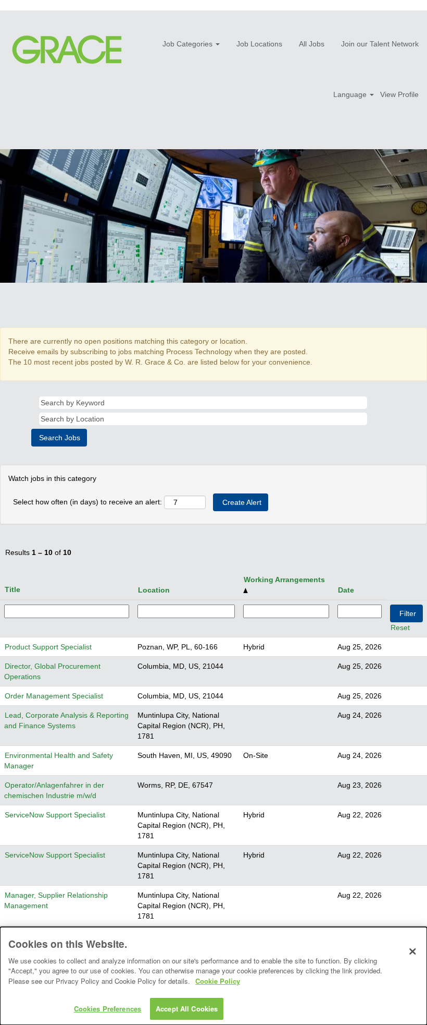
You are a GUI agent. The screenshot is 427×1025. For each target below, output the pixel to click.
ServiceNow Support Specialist (55, 815)
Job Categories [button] (188, 44)
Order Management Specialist (54, 696)
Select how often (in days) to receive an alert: (87, 502)
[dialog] (213, 976)
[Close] (412, 951)
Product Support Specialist (48, 647)
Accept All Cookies (187, 1009)
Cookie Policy (217, 981)
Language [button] (351, 94)
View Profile (399, 94)
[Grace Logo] (67, 50)
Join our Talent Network (380, 44)
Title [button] (12, 589)
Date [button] (346, 590)
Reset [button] (400, 627)
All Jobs (311, 44)
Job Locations (259, 44)
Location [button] (154, 590)
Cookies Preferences (107, 1009)
